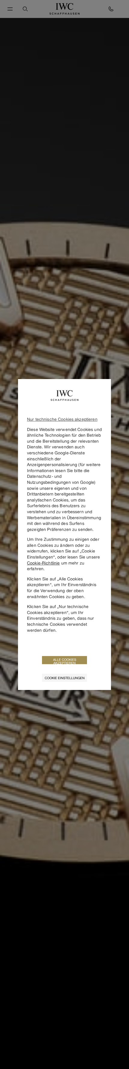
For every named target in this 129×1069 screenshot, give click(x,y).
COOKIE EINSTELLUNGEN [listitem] (65, 678)
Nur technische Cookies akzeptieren (62, 419)
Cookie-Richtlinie (43, 562)
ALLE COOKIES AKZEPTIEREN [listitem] (64, 661)
